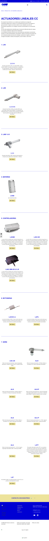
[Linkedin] (37, 515)
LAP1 (37, 317)
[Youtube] (34, 515)
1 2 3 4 (12, 63)
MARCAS (19, 508)
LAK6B (12, 237)
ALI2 (12, 418)
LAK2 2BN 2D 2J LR (12, 269)
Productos (7, 10)
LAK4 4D (37, 237)
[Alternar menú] (27, 4)
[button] (47, 5)
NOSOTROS (19, 505)
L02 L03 (12, 361)
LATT (37, 445)
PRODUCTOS (20, 507)
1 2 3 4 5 (12, 107)
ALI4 (36, 361)
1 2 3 (12, 153)
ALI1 (12, 445)
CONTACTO (19, 512)
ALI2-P (36, 389)
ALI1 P (37, 418)
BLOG (18, 510)
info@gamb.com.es (36, 510)
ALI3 (12, 389)
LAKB (12, 196)
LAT (12, 477)
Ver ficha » (12, 72)
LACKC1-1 (12, 317)
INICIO (2, 10)
